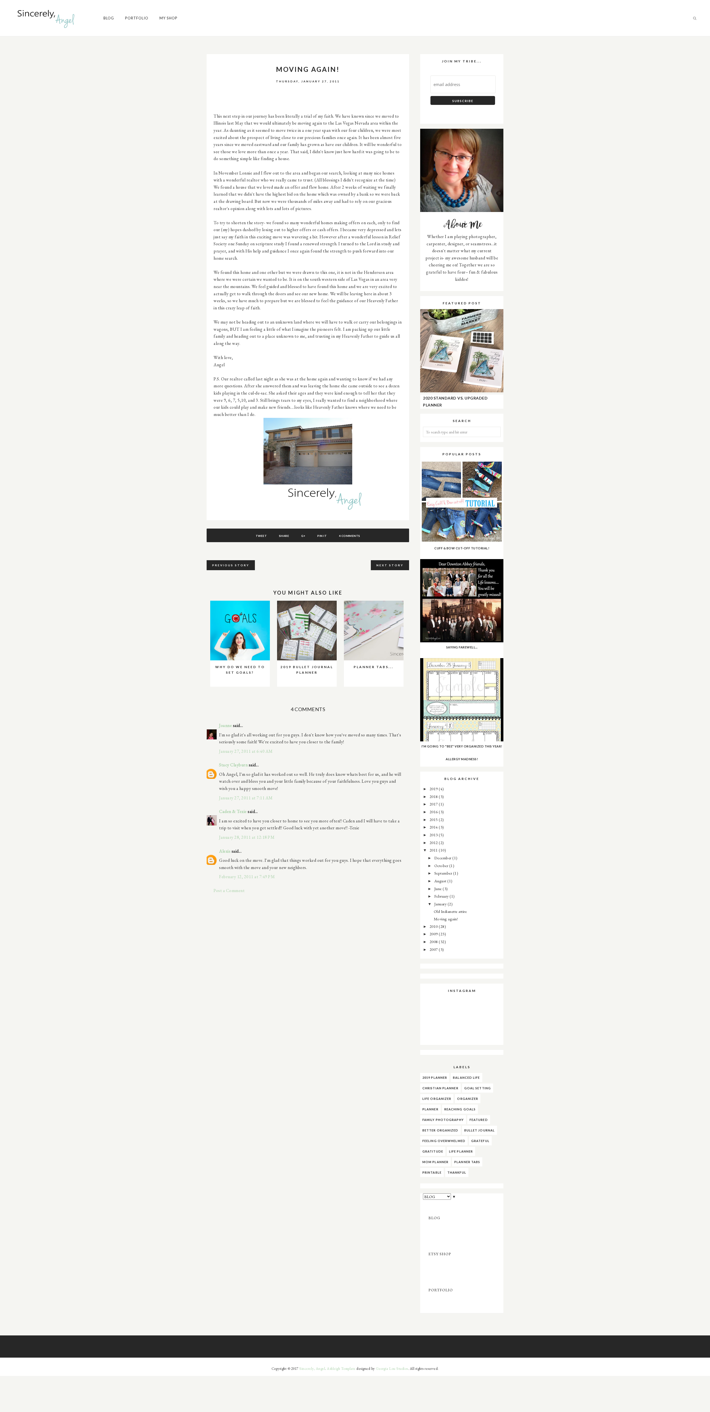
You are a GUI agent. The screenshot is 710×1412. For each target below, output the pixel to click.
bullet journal (479, 1130)
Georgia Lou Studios (392, 1368)
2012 (434, 842)
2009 (434, 933)
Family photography (443, 1119)
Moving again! (446, 918)
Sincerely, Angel (312, 1368)
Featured (479, 1119)
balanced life (466, 1077)
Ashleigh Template (341, 1368)
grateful (480, 1141)
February (442, 896)
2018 (434, 796)
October (441, 865)
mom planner (435, 1162)
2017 (434, 804)
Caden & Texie (233, 811)
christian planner (440, 1088)
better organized (440, 1130)
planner (430, 1109)
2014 (434, 827)
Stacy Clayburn (233, 765)
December (443, 857)
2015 (434, 819)
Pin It (322, 535)
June (438, 888)
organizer (467, 1098)
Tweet (261, 535)
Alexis (224, 851)
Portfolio (136, 18)
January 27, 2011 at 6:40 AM (246, 751)
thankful (456, 1172)
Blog (108, 18)
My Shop (168, 18)
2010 (434, 926)
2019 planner (434, 1077)
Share (284, 535)
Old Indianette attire (450, 911)
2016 (434, 811)
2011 (434, 850)
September (443, 873)
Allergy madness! (462, 759)
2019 (434, 788)
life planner (461, 1151)
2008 (434, 941)
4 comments (349, 535)
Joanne (225, 725)
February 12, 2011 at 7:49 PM (247, 877)
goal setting (477, 1088)
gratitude (432, 1151)
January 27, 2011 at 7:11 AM (246, 798)
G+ (303, 535)
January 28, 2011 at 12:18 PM (247, 837)
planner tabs (467, 1162)
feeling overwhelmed (443, 1141)
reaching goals (460, 1109)
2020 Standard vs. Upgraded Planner (455, 402)
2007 (434, 949)
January (441, 903)
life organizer (436, 1098)
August (441, 880)
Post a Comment (229, 890)
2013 (434, 834)
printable (432, 1172)
